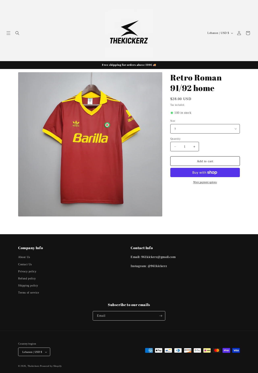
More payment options (205, 182)
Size (172, 120)
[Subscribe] (160, 316)
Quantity (175, 138)
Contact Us (25, 264)
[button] (8, 33)
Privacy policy (27, 271)
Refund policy (27, 278)
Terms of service (28, 292)
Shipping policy (28, 285)
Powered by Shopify (51, 366)
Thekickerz (34, 366)
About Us (24, 257)
